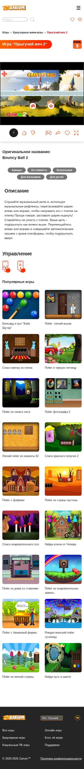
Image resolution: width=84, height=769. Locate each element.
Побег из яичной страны (18, 676)
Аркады (17, 170)
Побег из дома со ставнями (20, 588)
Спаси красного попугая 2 (61, 456)
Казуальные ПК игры (16, 745)
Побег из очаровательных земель (61, 591)
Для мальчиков (30, 177)
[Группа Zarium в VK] (77, 718)
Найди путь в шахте (58, 676)
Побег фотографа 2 (57, 411)
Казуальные (64, 170)
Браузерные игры (13, 737)
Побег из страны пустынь (61, 500)
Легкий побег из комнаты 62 (20, 456)
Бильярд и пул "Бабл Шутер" (16, 326)
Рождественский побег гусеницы (59, 635)
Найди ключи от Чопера (60, 544)
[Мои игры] (72, 19)
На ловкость (39, 170)
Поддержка (52, 745)
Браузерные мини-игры (28, 32)
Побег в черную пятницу (60, 367)
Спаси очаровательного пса (20, 544)
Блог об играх (54, 737)
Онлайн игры (53, 730)
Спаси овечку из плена (17, 367)
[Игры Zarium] (14, 7)
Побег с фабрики (13, 500)
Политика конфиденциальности (61, 758)
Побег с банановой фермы (19, 632)
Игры (5, 32)
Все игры (8, 730)
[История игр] (79, 19)
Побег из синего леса (16, 411)
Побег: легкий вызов (58, 323)
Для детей (56, 177)
